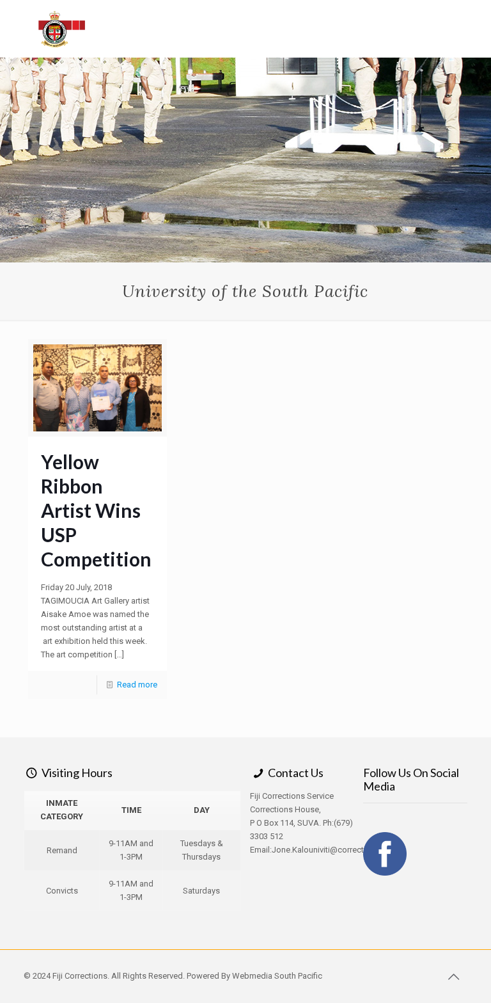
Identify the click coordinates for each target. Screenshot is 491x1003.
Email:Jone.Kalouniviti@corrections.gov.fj (326, 850)
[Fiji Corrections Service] (62, 29)
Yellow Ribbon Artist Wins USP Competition (96, 510)
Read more (137, 684)
